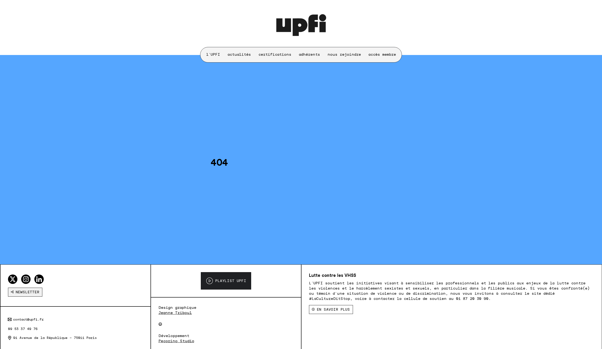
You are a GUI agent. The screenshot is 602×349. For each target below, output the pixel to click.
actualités (239, 54)
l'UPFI (213, 54)
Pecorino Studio (176, 341)
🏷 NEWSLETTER (25, 292)
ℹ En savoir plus (331, 309)
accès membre (382, 54)
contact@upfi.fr (28, 319)
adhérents (309, 54)
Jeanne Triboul (175, 312)
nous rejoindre (344, 54)
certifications (274, 54)
